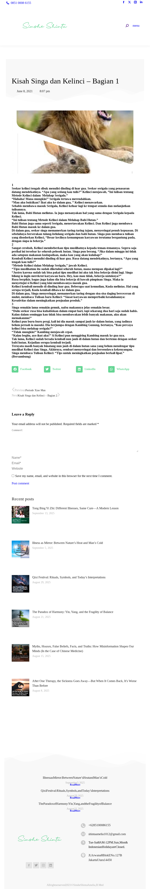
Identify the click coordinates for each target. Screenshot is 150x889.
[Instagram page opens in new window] (135, 2)
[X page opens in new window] (129, 2)
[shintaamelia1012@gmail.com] (83, 834)
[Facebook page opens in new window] (123, 2)
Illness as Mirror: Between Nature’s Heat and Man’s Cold (67, 542)
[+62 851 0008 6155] (83, 825)
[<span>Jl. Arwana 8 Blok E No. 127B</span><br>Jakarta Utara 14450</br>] (83, 855)
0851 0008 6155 (21, 2)
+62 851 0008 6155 (99, 825)
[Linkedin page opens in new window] (141, 2)
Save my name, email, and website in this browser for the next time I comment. (63, 476)
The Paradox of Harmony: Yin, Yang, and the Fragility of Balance (72, 612)
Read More (75, 784)
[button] (27, 369)
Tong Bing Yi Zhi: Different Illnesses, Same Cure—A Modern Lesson (75, 508)
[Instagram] (43, 865)
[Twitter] (36, 865)
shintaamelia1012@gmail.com (107, 834)
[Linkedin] (50, 865)
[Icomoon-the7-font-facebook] (29, 865)
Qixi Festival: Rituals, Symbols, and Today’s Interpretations (68, 577)
